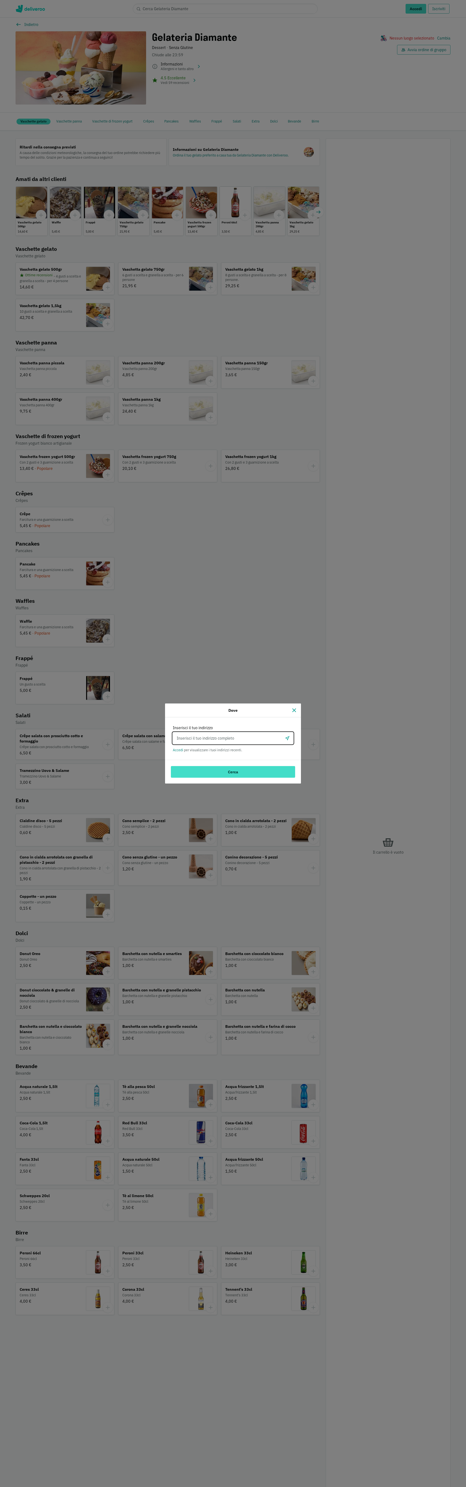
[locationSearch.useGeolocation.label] (287, 738)
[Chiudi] (294, 710)
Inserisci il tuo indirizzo (193, 727)
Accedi (178, 750)
